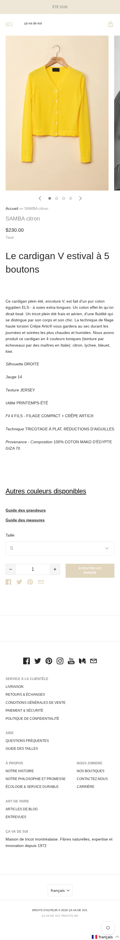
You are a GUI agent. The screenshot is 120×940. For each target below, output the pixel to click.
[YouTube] (71, 662)
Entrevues (16, 817)
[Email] (93, 662)
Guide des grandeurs (26, 510)
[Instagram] (60, 662)
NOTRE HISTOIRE (20, 771)
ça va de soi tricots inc (60, 915)
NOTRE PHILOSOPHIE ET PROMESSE (36, 779)
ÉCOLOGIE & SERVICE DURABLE (32, 787)
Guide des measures (25, 520)
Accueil (12, 208)
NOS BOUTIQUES (90, 771)
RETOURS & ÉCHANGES (25, 695)
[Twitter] (37, 662)
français (58, 890)
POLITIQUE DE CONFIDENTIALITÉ (32, 719)
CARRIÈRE (85, 787)
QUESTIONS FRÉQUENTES (27, 741)
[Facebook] (26, 662)
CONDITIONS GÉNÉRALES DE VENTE (36, 703)
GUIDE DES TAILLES (22, 749)
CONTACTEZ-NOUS (92, 779)
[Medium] (82, 662)
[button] (105, 937)
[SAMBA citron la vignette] (49, 198)
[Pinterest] (48, 662)
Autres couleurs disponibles (46, 491)
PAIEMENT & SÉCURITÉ (24, 710)
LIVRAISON (14, 687)
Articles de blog (22, 809)
